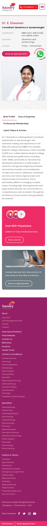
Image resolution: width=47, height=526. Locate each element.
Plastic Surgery (8, 439)
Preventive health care (11, 491)
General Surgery (9, 429)
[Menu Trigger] (42, 7)
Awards (5, 324)
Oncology (6, 393)
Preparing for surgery (11, 468)
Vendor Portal (8, 350)
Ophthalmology (8, 420)
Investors (6, 346)
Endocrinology (8, 423)
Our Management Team (12, 320)
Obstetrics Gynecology (11, 435)
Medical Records (9, 484)
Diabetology (7, 368)
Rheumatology (8, 448)
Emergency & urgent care (13, 472)
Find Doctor (7, 523)
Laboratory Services (10, 432)
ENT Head (6, 426)
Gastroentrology (9, 384)
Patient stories (8, 487)
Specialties (7, 403)
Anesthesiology (8, 407)
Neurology (6, 361)
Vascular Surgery (9, 387)
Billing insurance (9, 478)
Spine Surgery (8, 371)
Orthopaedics (8, 374)
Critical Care (7, 410)
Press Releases (8, 335)
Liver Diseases (8, 390)
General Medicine (9, 364)
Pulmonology (7, 445)
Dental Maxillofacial (10, 413)
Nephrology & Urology (11, 380)
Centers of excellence (12, 354)
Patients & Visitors (10, 455)
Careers (5, 327)
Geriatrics (6, 377)
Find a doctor (14, 239)
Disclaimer (7, 505)
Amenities (6, 481)
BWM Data (6, 342)
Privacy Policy (20, 505)
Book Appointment (26, 523)
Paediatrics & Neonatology (13, 396)
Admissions (7, 465)
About (4, 313)
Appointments (8, 462)
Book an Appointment (16, 53)
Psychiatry (6, 442)
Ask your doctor (8, 494)
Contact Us (7, 339)
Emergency (29, 7)
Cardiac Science (9, 358)
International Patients (12, 331)
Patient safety (7, 475)
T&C (30, 505)
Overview (6, 317)
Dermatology (7, 416)
